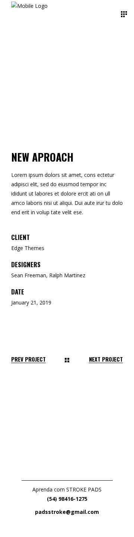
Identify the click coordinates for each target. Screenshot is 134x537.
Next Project (106, 359)
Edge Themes (27, 248)
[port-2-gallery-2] (67, 61)
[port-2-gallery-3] (67, 82)
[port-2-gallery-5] (67, 123)
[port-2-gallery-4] (67, 102)
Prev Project (28, 359)
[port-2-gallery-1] (67, 41)
